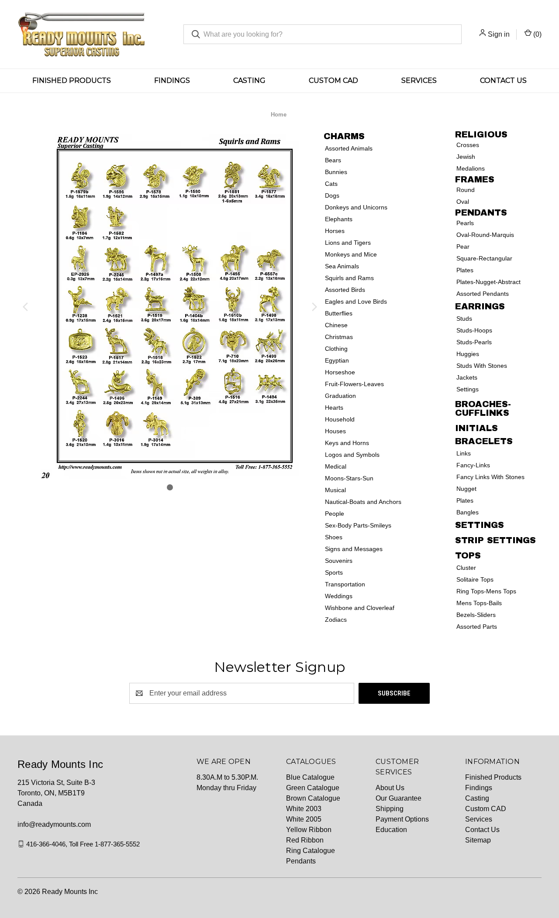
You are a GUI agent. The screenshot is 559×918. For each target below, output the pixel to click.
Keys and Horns (347, 442)
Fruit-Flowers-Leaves (354, 383)
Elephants (338, 219)
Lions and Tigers (348, 242)
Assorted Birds (345, 289)
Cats (331, 183)
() (536, 34)
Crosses (467, 144)
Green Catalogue (312, 787)
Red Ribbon (305, 840)
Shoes (333, 537)
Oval (462, 201)
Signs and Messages (354, 548)
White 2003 (303, 808)
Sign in (499, 34)
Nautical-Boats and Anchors (363, 501)
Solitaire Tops (474, 579)
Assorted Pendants (482, 293)
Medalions (470, 168)
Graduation (340, 395)
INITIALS (476, 428)
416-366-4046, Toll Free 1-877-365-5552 (83, 843)
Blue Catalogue (310, 777)
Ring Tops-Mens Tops (486, 591)
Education (391, 829)
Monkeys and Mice (351, 254)
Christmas (339, 336)
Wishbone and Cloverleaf (359, 607)
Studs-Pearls (474, 342)
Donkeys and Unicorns (356, 207)
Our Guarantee (398, 798)
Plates (464, 270)
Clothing (336, 348)
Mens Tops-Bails (479, 602)
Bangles (467, 512)
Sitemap (478, 840)
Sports (334, 572)
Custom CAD (333, 80)
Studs (464, 318)
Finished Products (71, 80)
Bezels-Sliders (476, 614)
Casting (249, 80)
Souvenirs (338, 560)
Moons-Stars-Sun (349, 478)
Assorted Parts (476, 626)
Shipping (390, 808)
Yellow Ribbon (308, 829)
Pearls (465, 222)
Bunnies (336, 171)
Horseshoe (340, 372)
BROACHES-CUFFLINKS (483, 408)
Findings (172, 80)
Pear (462, 246)
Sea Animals (342, 266)
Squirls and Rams (349, 277)
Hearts (334, 407)
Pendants (301, 861)
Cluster (466, 567)
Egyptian (337, 360)
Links (463, 453)
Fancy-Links (473, 465)
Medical (335, 466)
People (334, 513)
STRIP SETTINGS (495, 540)
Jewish (465, 156)
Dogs (332, 195)
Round (465, 189)
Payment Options (402, 819)
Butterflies (338, 313)
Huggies (467, 353)
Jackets (466, 377)
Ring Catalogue (310, 850)
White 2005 (303, 819)
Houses (335, 431)
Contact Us (503, 80)
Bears (333, 160)
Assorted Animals (349, 148)
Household (340, 419)
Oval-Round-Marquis (485, 234)
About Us (390, 787)
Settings (467, 389)
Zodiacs (336, 619)
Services (419, 80)
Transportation (345, 584)
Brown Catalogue (313, 798)
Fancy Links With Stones (490, 476)
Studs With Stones (481, 365)
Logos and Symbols (352, 454)
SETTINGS (479, 525)
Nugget (466, 488)
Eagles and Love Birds (356, 301)
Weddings (338, 596)
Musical (335, 489)
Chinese (336, 325)
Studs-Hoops (474, 330)
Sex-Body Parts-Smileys (358, 525)
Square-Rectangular (484, 258)
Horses (335, 230)
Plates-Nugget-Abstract (488, 281)
